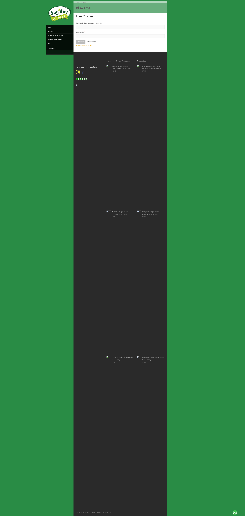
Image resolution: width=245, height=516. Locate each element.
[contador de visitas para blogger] (81, 79)
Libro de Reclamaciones (55, 40)
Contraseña (80, 32)
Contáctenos (51, 48)
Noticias (50, 44)
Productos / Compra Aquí (55, 35)
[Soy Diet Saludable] (60, 13)
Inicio (49, 27)
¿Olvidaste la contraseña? (84, 45)
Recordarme (91, 41)
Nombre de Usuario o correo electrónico (89, 23)
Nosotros (50, 31)
